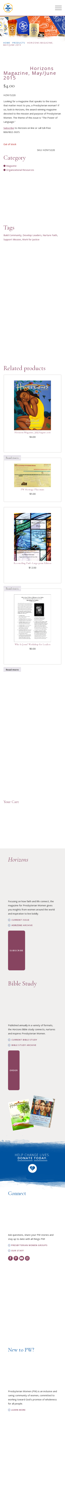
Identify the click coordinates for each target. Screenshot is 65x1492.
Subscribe (8, 127)
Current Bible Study (24, 1040)
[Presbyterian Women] (8, 8)
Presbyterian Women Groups (29, 1245)
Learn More (18, 1410)
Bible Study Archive (24, 1045)
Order (14, 1070)
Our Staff (17, 1251)
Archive (22, 925)
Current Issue (20, 920)
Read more (12, 669)
